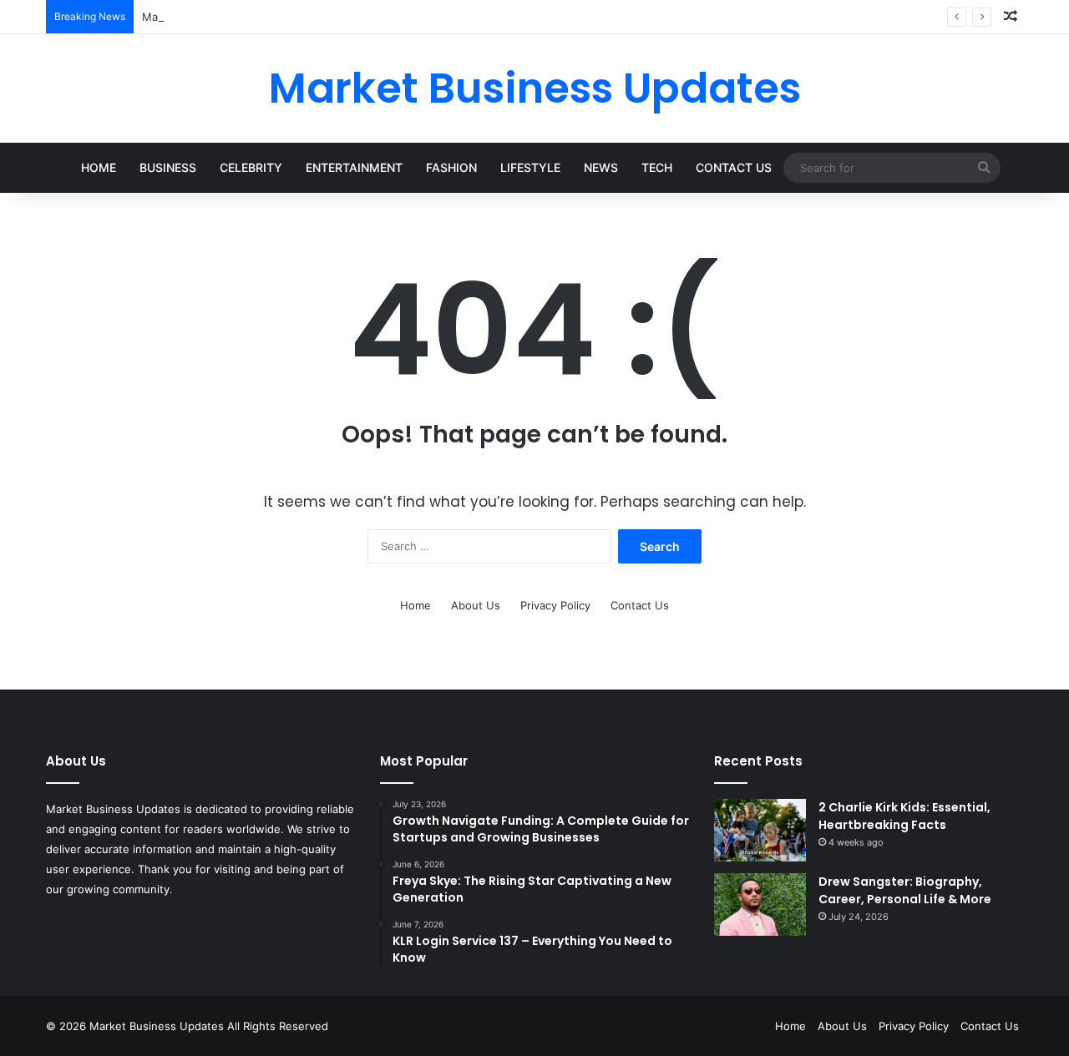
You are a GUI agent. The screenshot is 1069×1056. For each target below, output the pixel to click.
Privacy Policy (555, 605)
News (601, 167)
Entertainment (354, 167)
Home (98, 167)
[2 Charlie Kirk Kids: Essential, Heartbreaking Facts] (760, 830)
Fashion (451, 167)
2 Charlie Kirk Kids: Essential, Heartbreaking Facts (904, 816)
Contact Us (734, 167)
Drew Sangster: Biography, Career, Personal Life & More (904, 890)
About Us (475, 605)
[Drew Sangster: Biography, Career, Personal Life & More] (760, 904)
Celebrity (251, 167)
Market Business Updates (158, 1026)
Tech (656, 167)
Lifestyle (530, 167)
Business (167, 167)
